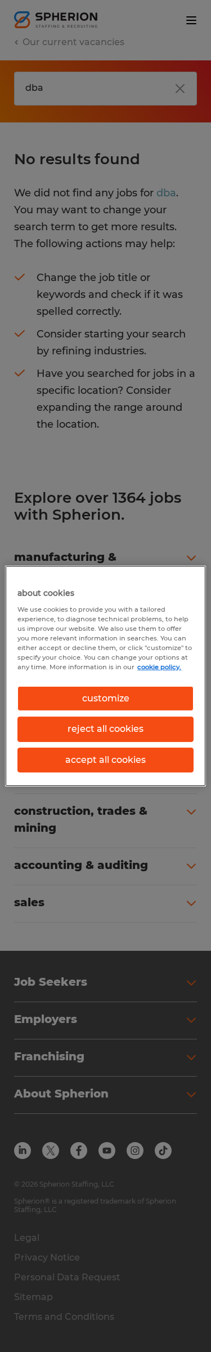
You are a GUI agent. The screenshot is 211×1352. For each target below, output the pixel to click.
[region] (105, 676)
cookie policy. (159, 667)
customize (105, 698)
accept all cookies (105, 759)
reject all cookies (105, 728)
